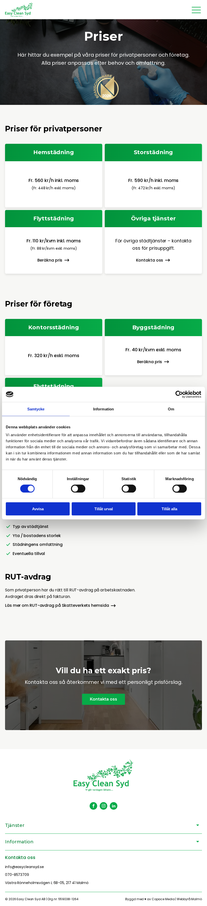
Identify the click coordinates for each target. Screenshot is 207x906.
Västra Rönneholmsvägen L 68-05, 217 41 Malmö (47, 883)
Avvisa (38, 509)
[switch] (78, 488)
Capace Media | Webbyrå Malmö (177, 899)
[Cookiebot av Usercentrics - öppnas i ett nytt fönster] (179, 394)
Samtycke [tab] (36, 409)
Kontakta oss (103, 699)
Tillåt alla (169, 509)
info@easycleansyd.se (24, 867)
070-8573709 (17, 875)
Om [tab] (171, 409)
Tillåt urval (103, 509)
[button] (53, 260)
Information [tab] (103, 409)
